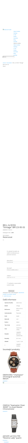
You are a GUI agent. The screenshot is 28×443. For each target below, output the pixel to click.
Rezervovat (11, 291)
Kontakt (15, 41)
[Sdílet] (23, 1)
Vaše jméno (10, 260)
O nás (14, 34)
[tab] (14, 296)
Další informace (7, 296)
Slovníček (15, 38)
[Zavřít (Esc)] (26, 1)
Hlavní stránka (16, 31)
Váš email (9, 268)
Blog (14, 40)
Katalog (15, 33)
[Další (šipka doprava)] (25, 221)
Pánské (14, 294)
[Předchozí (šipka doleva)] (2, 221)
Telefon (9, 275)
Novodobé (9, 62)
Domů (4, 62)
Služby (14, 36)
